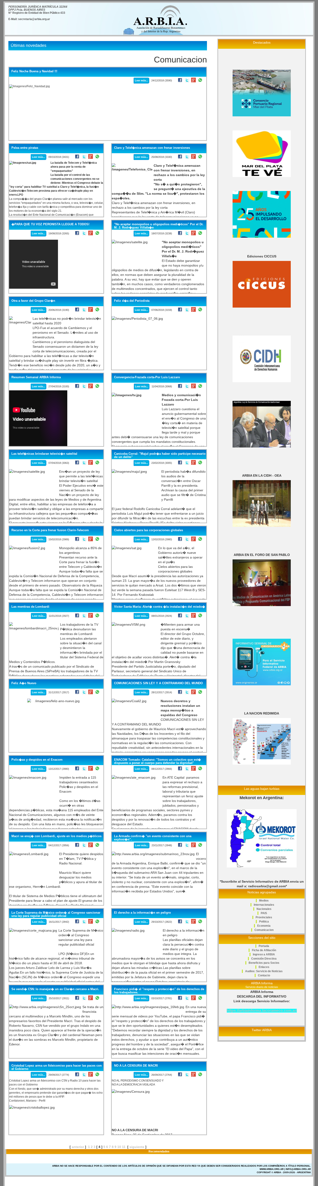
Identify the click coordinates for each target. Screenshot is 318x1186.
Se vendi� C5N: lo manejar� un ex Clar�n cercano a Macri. (55, 989)
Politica (264, 921)
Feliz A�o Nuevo (23, 683)
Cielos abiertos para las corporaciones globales (148, 530)
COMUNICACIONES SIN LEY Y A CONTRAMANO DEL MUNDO (158, 683)
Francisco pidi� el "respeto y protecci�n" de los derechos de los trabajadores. (159, 991)
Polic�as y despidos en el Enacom (37, 759)
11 (123, 1147)
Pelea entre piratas (24, 147)
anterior (78, 1147)
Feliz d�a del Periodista (131, 300)
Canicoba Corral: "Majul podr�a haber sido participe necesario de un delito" (160, 455)
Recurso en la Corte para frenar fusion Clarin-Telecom (50, 530)
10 (119, 1147)
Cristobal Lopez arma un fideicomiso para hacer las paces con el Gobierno (56, 1067)
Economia (264, 925)
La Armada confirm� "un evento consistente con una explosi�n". (152, 838)
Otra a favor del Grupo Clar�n (33, 300)
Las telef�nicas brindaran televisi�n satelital (44, 453)
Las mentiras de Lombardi (30, 606)
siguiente (136, 1147)
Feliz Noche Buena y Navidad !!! (34, 71)
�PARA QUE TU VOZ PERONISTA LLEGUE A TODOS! (50, 224)
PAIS (264, 913)
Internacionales (264, 904)
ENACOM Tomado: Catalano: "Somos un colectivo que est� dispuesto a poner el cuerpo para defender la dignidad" (157, 761)
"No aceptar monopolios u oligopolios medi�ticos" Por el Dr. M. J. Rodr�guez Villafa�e (158, 226)
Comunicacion (264, 930)
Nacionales (264, 909)
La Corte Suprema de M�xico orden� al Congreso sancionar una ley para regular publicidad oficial (55, 914)
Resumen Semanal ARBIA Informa (36, 377)
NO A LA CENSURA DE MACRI (136, 1065)
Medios (264, 900)
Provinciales (264, 917)
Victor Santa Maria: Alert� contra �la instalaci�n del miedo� (159, 606)
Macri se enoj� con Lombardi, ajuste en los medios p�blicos (56, 836)
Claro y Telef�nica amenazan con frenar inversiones (152, 147)
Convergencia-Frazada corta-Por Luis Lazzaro (147, 377)
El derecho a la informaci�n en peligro (142, 912)
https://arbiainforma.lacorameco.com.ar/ (262, 1011)
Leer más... (141, 80)
